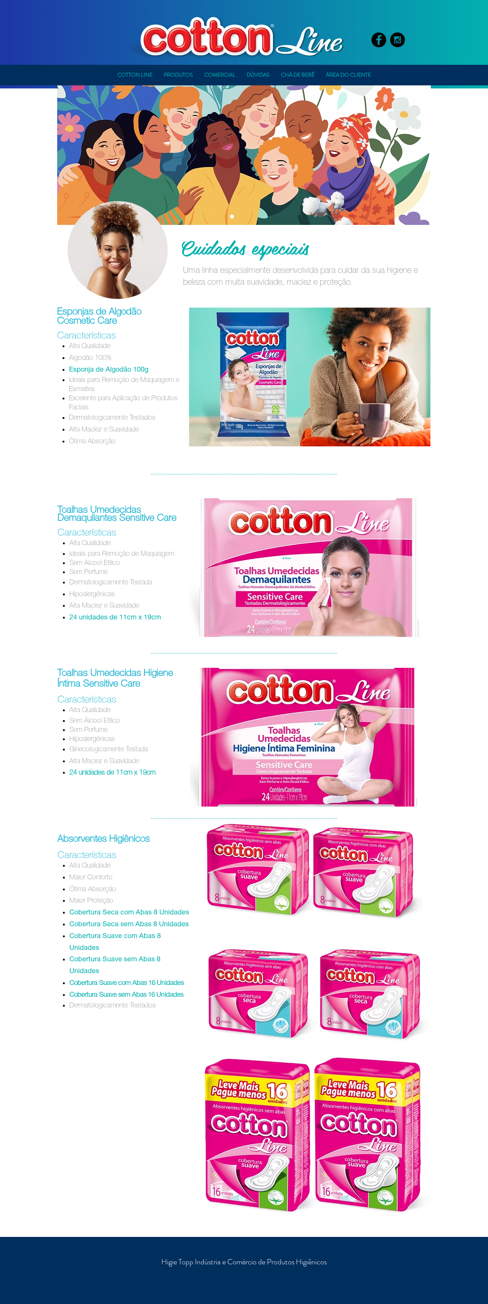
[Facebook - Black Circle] (378, 39)
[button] (178, 74)
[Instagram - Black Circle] (397, 39)
